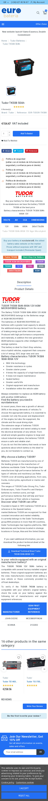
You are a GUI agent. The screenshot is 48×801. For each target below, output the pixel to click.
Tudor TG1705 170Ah (33, 681)
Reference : (22, 112)
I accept (24, 788)
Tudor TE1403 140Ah (9, 681)
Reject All (24, 795)
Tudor (11, 112)
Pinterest (33, 150)
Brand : (4, 112)
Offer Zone (41, 24)
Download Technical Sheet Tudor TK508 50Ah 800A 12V (24, 553)
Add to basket (26, 133)
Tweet (20, 150)
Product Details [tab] (24, 289)
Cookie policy (7, 782)
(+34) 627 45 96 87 (19, 2)
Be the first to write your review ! (24, 715)
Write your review (35, 706)
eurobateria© (28, 240)
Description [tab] (24, 282)
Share (8, 150)
